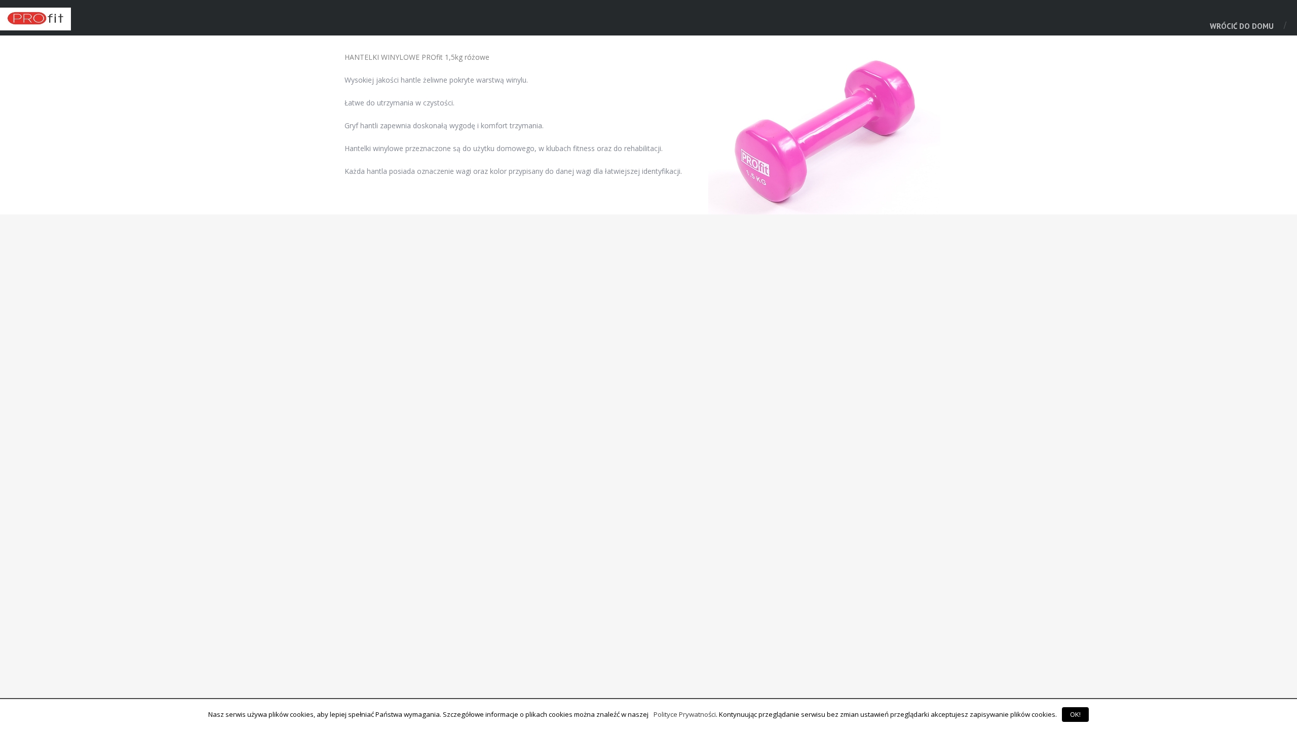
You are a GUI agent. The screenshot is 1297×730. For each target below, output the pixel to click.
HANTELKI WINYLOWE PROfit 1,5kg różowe (417, 57)
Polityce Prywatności (685, 714)
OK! (1075, 714)
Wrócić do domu (1242, 26)
